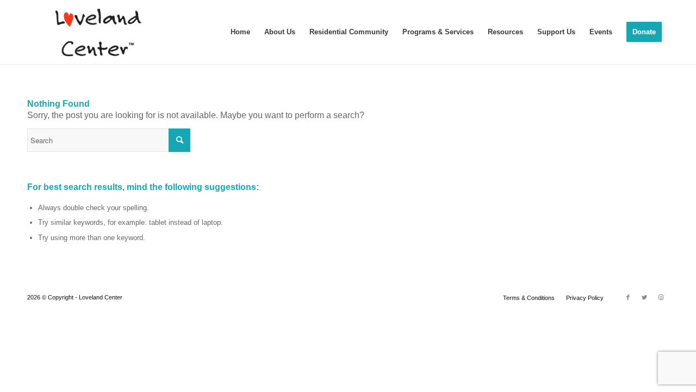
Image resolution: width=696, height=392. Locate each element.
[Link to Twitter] (644, 297)
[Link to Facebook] (628, 297)
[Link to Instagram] (660, 297)
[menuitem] (240, 32)
